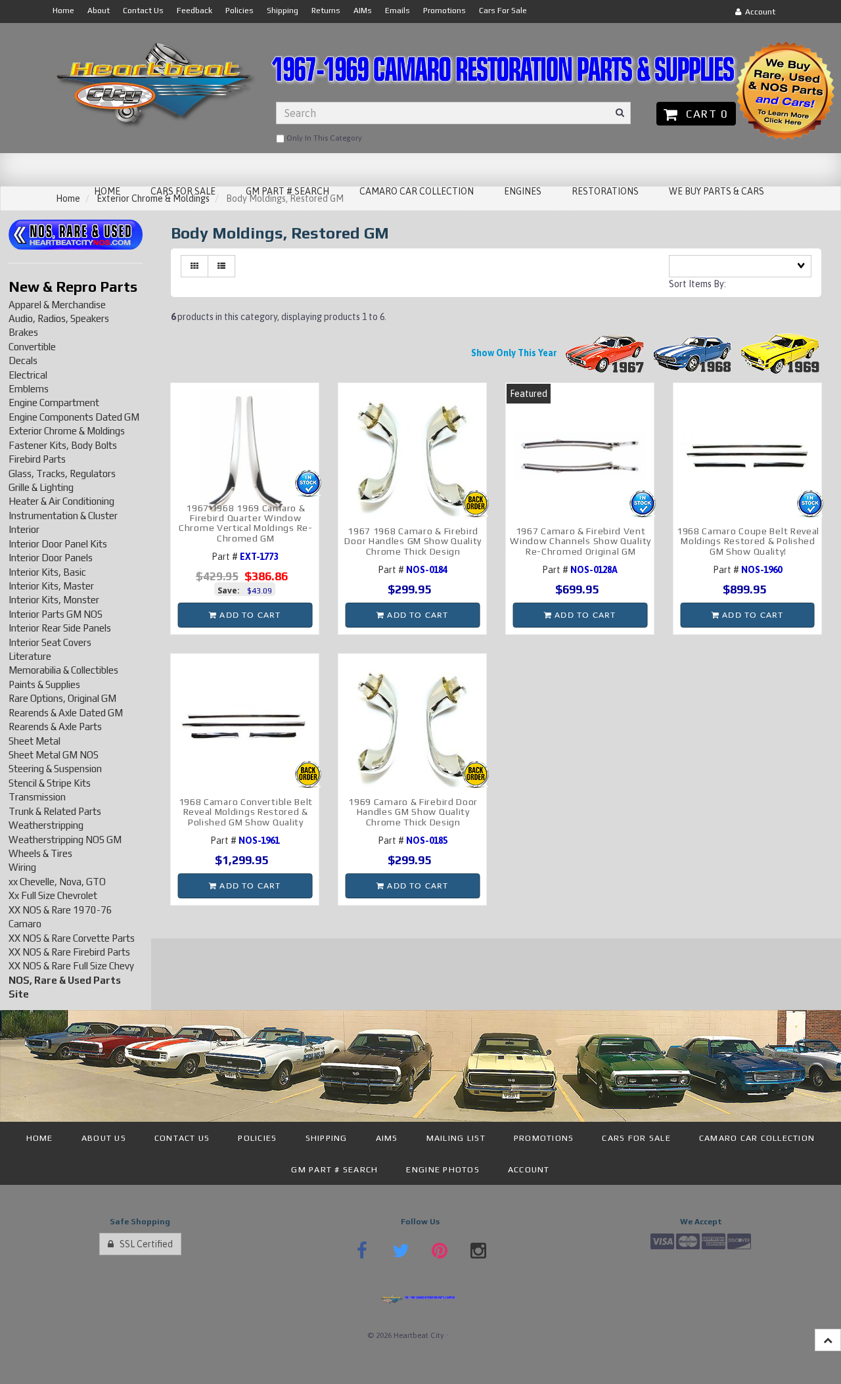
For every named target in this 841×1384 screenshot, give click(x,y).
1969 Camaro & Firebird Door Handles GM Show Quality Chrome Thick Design (413, 811)
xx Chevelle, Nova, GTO (57, 881)
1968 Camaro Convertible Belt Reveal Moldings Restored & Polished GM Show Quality (246, 811)
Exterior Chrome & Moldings (67, 430)
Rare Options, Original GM (62, 698)
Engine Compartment (54, 402)
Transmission (37, 796)
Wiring (22, 867)
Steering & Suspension (55, 768)
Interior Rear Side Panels (60, 628)
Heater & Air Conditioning (61, 501)
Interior (24, 529)
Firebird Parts (37, 459)
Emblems (29, 388)
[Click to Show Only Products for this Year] (605, 353)
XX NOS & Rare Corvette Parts (72, 938)
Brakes (23, 332)
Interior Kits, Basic (47, 572)
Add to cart (249, 615)
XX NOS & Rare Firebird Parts (69, 951)
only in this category (323, 138)
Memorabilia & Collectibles (63, 670)
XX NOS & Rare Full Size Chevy (71, 965)
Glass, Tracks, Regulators (62, 473)
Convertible (32, 346)
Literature (30, 656)
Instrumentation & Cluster (63, 515)
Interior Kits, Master (51, 585)
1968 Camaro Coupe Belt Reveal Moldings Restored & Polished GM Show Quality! (748, 541)
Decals (23, 360)
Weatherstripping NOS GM (65, 839)
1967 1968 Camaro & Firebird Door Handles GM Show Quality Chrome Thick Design (413, 541)
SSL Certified (143, 1244)
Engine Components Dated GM (74, 417)
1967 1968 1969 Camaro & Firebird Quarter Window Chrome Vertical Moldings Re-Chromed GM (246, 523)
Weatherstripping (46, 825)
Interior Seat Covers (50, 642)
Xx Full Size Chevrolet (53, 895)
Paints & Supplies (44, 684)
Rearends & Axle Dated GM (66, 712)
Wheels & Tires (40, 853)
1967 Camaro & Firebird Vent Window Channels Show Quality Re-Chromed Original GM (580, 541)
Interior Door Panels (51, 557)
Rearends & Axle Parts (55, 726)
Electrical (28, 375)
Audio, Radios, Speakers (59, 318)
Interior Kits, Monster (54, 599)
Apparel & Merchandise (57, 304)
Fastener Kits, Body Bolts (63, 445)
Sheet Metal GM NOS (54, 754)
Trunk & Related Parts (55, 811)
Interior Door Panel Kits (58, 543)
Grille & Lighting (41, 487)
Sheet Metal (34, 741)
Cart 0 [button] (704, 113)
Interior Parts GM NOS (55, 614)
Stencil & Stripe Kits (50, 783)
